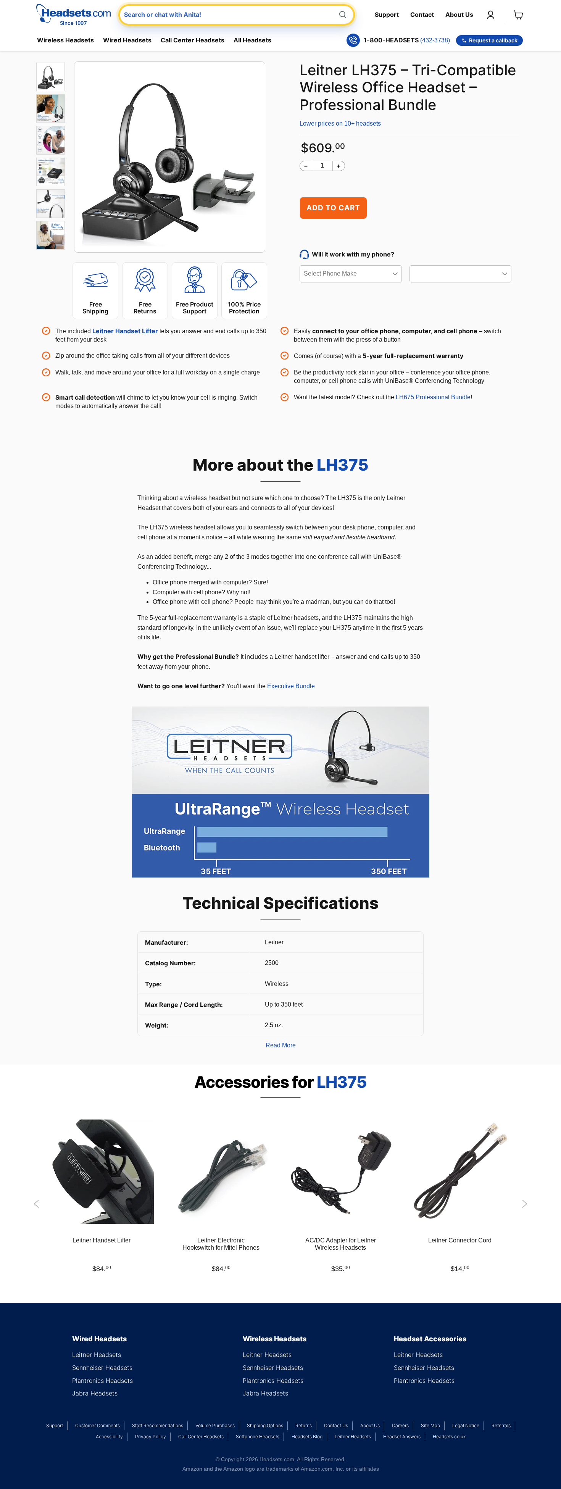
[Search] (342, 14)
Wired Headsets (127, 40)
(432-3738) (435, 40)
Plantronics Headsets (102, 1380)
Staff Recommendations (157, 1425)
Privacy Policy (150, 1436)
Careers (400, 1425)
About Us (459, 14)
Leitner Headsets (96, 1354)
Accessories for (280, 1082)
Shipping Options (265, 1425)
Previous (36, 1204)
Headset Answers (402, 1436)
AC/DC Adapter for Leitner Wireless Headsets (340, 1244)
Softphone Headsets (257, 1436)
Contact (422, 14)
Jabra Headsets (95, 1393)
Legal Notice (465, 1425)
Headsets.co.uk (449, 1436)
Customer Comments (97, 1425)
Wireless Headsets (65, 40)
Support (387, 14)
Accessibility (109, 1436)
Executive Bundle (291, 686)
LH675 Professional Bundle (433, 397)
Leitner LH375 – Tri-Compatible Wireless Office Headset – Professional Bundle (408, 87)
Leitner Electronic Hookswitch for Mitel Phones (221, 1244)
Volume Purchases (215, 1425)
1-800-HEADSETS (407, 40)
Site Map (430, 1425)
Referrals (501, 1425)
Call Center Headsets (192, 40)
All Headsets (252, 40)
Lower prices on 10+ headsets (340, 123)
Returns (303, 1425)
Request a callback (493, 40)
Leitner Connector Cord (460, 1240)
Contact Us (336, 1425)
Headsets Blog (307, 1436)
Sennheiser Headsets (102, 1367)
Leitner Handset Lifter (102, 1240)
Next (525, 1204)
